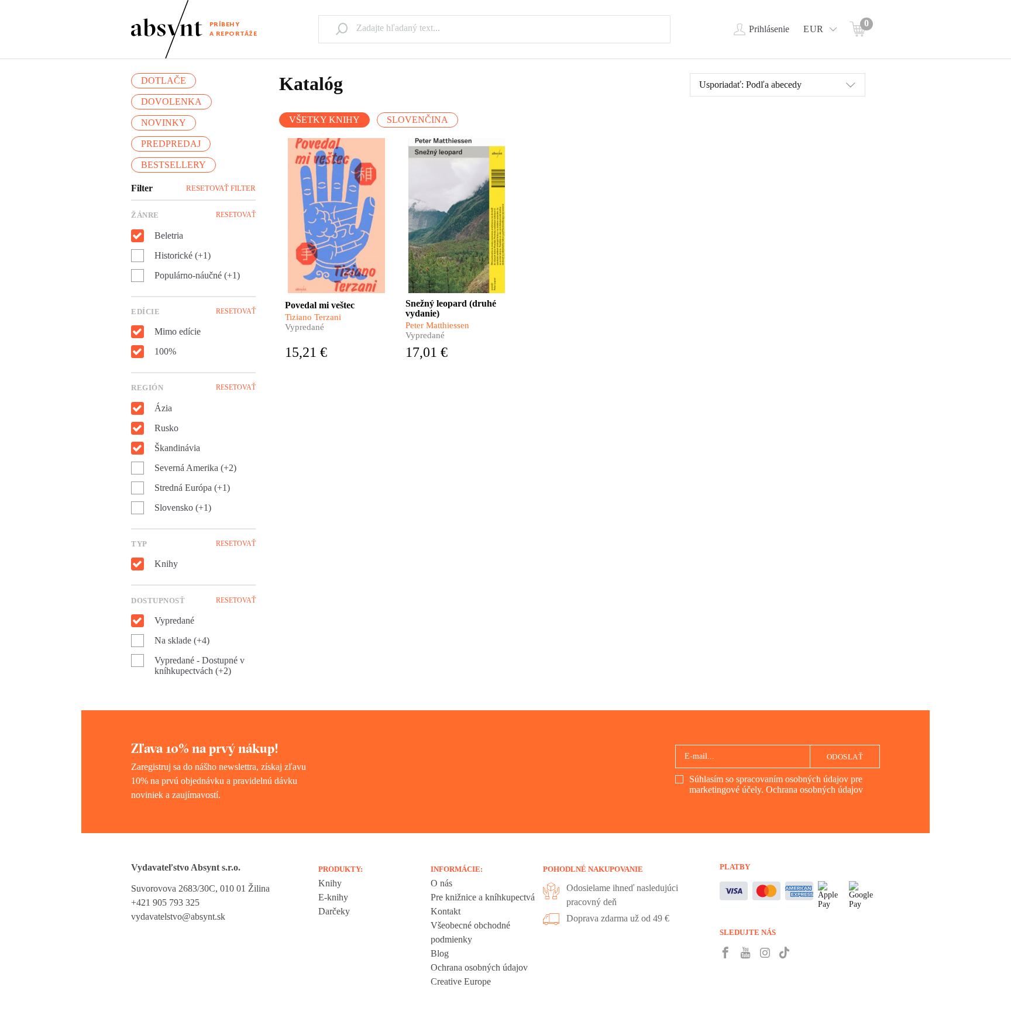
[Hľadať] (342, 29)
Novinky (163, 123)
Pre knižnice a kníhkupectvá (483, 897)
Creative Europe (461, 981)
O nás (441, 883)
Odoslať (845, 756)
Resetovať (236, 215)
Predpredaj (171, 144)
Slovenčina (417, 120)
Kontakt (445, 911)
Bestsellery (173, 165)
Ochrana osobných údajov (814, 790)
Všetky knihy (324, 120)
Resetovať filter (221, 188)
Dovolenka (171, 101)
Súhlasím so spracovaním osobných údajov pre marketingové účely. (776, 784)
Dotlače (163, 80)
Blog (440, 953)
